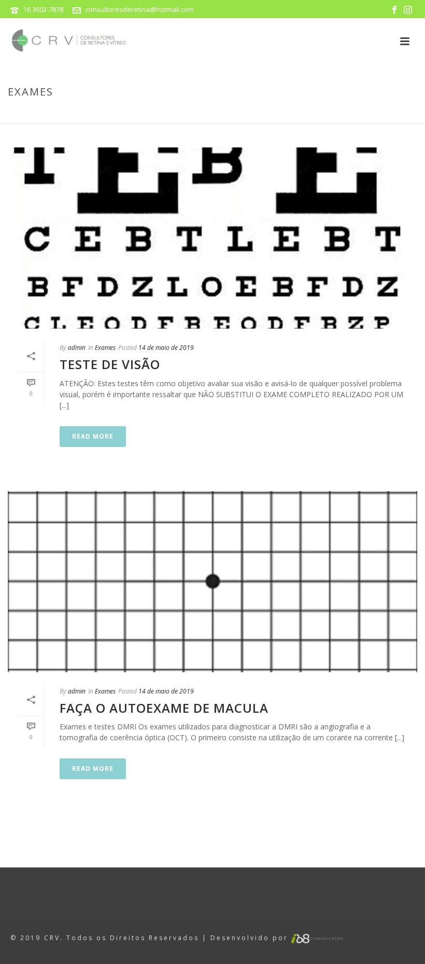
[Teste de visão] (212, 238)
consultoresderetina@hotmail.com (140, 9)
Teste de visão (110, 364)
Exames (396, 113)
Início (367, 113)
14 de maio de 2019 (166, 347)
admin (77, 347)
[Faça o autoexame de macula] (212, 581)
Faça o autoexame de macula (164, 707)
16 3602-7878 (43, 9)
